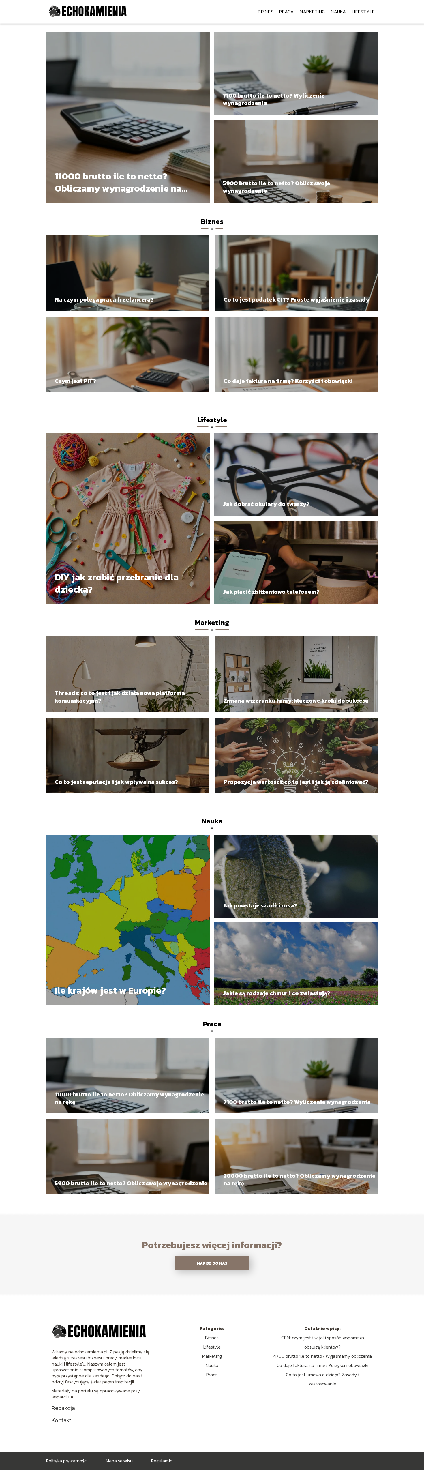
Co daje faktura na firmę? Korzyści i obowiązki (288, 381)
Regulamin (161, 1460)
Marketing (312, 11)
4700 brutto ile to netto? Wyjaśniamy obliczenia (322, 1356)
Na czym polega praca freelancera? (104, 299)
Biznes (265, 11)
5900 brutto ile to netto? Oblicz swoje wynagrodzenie (276, 186)
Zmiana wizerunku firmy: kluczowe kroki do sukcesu (296, 700)
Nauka (338, 11)
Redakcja (63, 1408)
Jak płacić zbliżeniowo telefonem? (271, 592)
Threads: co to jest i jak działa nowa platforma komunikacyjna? (120, 696)
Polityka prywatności (66, 1460)
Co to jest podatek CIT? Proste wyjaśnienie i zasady (296, 299)
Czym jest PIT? (75, 381)
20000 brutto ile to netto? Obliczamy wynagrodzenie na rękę (300, 1179)
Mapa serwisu (119, 1460)
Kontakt (61, 1420)
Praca (286, 11)
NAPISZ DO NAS (212, 1263)
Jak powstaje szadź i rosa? (260, 905)
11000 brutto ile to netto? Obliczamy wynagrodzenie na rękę (118, 182)
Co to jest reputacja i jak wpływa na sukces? (116, 782)
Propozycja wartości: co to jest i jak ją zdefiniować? (296, 782)
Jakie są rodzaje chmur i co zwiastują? (276, 993)
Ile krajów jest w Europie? (110, 991)
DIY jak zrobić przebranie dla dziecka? (117, 584)
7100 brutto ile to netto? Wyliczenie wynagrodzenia (274, 99)
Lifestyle (363, 11)
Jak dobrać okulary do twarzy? (266, 504)
